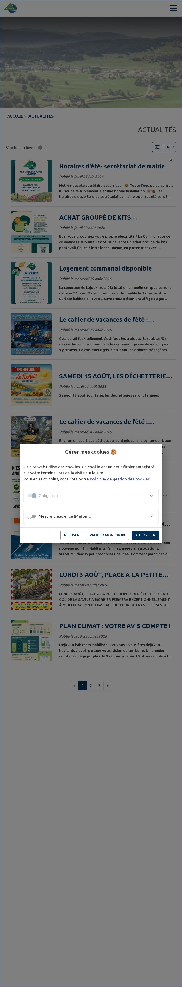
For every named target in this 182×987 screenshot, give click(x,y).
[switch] (29, 516)
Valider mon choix (107, 535)
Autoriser (145, 535)
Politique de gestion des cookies (120, 479)
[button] (91, 495)
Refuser (72, 535)
